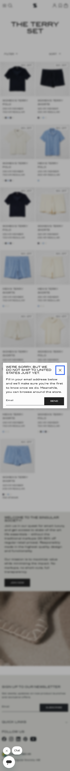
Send (54, 401)
